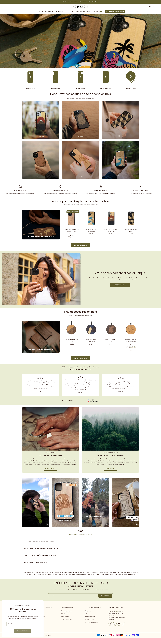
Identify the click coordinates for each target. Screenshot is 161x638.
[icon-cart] (157, 6)
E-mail (53, 596)
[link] (22, 631)
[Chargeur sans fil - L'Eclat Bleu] (91, 329)
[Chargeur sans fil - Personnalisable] (131, 329)
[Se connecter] (154, 6)
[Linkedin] (123, 624)
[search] (150, 6)
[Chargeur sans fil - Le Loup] (111, 329)
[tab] (77, 66)
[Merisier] (70, 236)
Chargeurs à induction (67, 611)
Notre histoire (88, 611)
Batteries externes (66, 614)
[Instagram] (115, 624)
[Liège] (136, 347)
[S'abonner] (37, 624)
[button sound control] (47, 524)
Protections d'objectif (67, 619)
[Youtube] (119, 624)
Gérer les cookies (45, 635)
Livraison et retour (90, 616)
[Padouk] (131, 350)
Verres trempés (65, 616)
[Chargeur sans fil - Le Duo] (71, 329)
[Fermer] (41, 602)
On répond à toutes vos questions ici (79, 535)
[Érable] (73, 236)
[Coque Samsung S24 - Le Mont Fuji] (111, 218)
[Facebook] (110, 624)
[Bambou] (132, 347)
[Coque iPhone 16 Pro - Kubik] (131, 218)
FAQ (86, 614)
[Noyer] (129, 347)
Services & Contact (90, 619)
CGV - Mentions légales (91, 622)
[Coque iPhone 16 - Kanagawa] (91, 218)
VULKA (117, 611)
